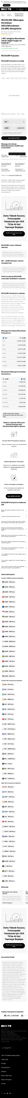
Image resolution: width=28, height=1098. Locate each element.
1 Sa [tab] (3, 78)
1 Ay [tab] (16, 78)
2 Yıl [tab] (24, 78)
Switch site (6, 5)
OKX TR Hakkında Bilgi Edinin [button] (10, 1055)
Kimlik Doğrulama (16, 467)
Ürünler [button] (3, 1063)
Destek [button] (3, 1071)
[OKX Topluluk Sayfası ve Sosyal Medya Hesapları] (13, 1093)
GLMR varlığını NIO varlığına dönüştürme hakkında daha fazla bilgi (13, 415)
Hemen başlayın (7, 903)
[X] (2, 1093)
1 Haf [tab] (12, 78)
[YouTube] (10, 1093)
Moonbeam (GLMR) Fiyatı (15, 175)
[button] (17, 9)
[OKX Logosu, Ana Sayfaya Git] (6, 9)
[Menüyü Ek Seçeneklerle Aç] (26, 9)
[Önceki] (2, 1016)
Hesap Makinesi (9, 14)
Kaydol (21, 9)
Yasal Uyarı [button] (4, 1059)
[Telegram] (4, 1093)
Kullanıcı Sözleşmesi (15, 998)
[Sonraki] (26, 1016)
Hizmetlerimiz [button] (5, 1067)
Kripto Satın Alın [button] (6, 1075)
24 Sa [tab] (7, 78)
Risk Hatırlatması (12, 994)
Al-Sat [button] (3, 1083)
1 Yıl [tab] (20, 78)
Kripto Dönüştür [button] (6, 1079)
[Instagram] (7, 1093)
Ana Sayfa (3, 14)
